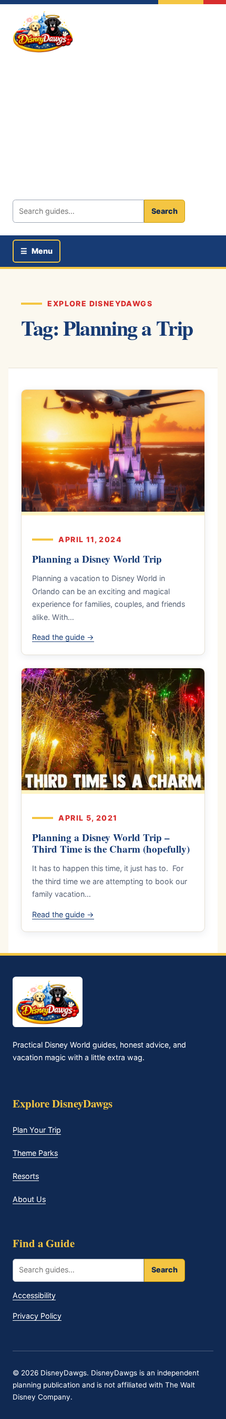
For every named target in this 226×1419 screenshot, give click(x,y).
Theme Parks (35, 1152)
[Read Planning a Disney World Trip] (113, 452)
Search (164, 210)
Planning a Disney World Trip (97, 559)
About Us (29, 1199)
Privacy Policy (37, 1315)
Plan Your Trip (37, 1129)
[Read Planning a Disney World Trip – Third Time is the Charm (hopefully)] (113, 731)
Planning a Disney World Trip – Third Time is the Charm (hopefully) (111, 843)
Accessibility (34, 1295)
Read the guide (63, 637)
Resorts (26, 1176)
